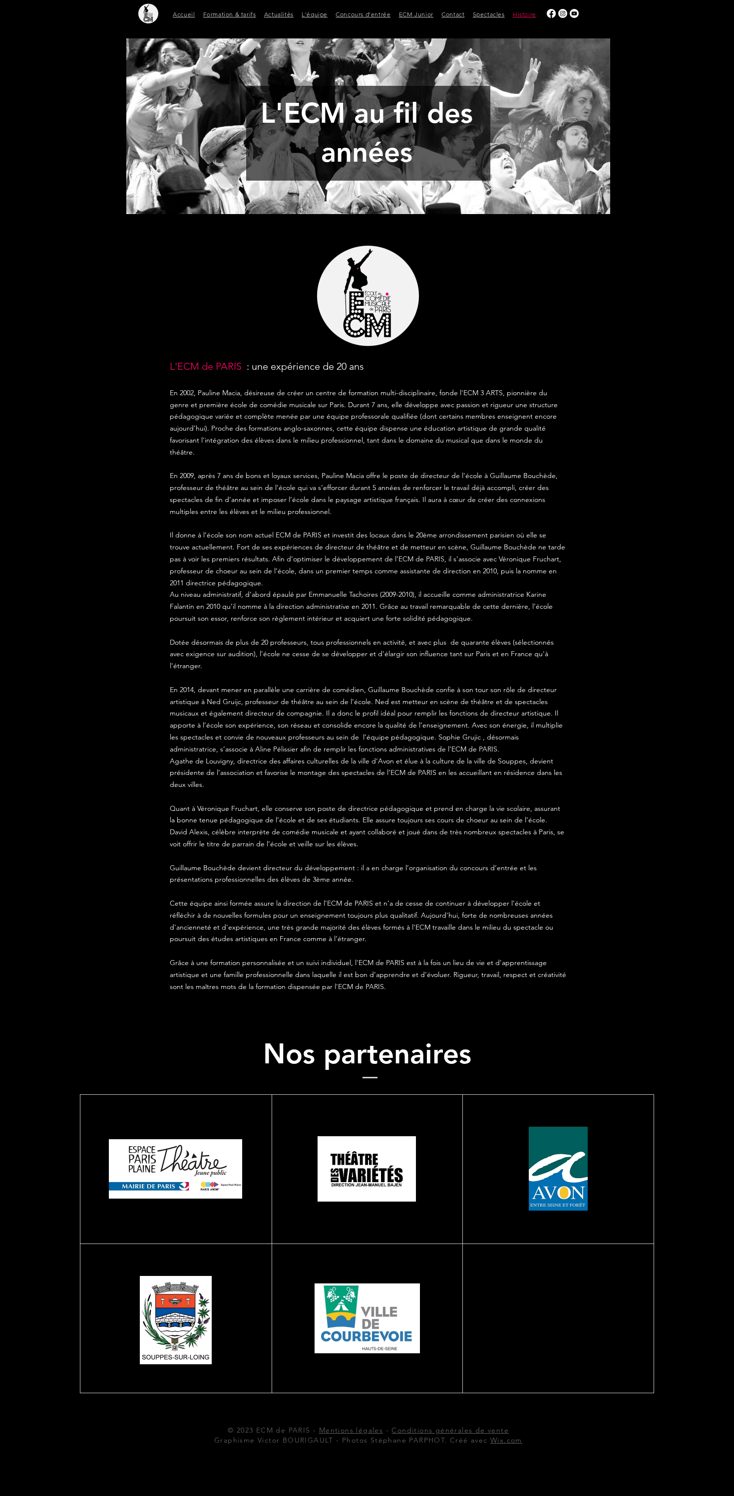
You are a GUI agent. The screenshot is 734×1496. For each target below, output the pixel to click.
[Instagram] (562, 13)
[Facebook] (551, 13)
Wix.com (506, 1440)
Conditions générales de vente (450, 1430)
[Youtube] (574, 13)
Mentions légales (351, 1430)
